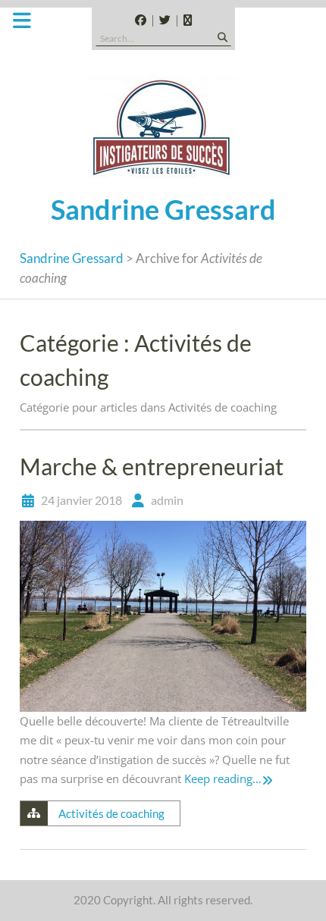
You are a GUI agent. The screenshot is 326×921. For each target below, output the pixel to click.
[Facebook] (140, 21)
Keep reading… (223, 778)
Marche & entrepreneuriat (152, 466)
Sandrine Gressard (163, 209)
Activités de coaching (111, 813)
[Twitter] (164, 21)
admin (167, 500)
